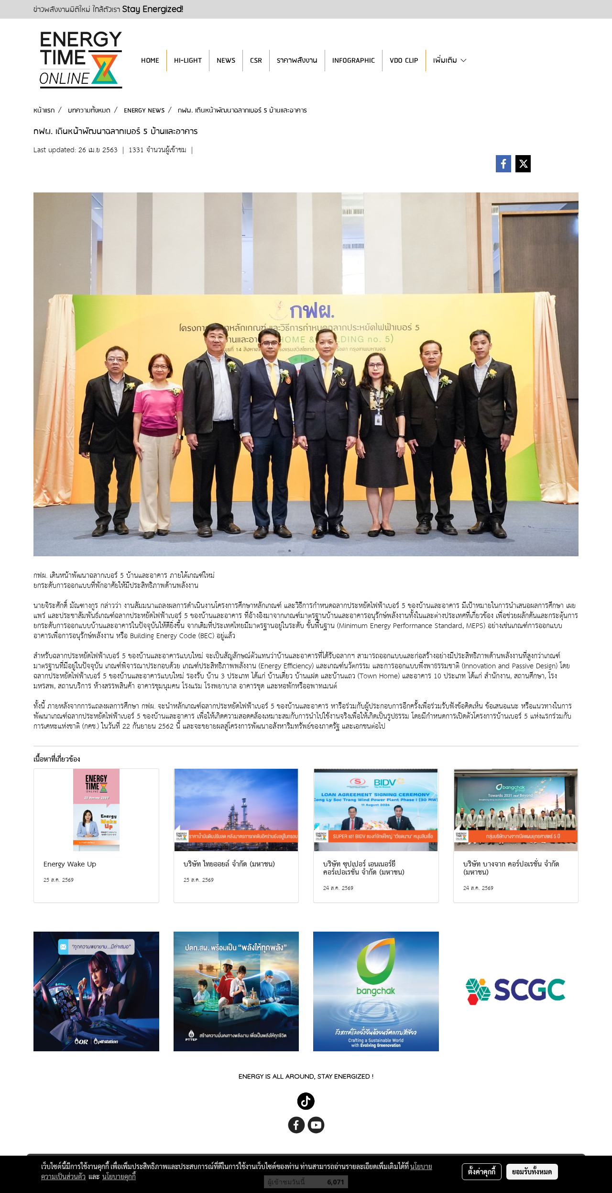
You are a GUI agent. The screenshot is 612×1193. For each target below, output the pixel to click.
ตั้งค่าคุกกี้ (481, 1171)
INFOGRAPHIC (353, 60)
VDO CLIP (404, 60)
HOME (150, 60)
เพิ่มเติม (446, 60)
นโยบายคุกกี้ (119, 1176)
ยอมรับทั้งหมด (532, 1171)
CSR (256, 60)
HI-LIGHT (188, 60)
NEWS (226, 60)
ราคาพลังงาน (297, 60)
